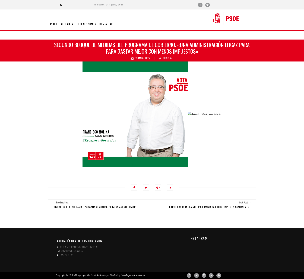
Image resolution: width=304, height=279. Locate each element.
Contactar (106, 24)
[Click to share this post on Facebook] (134, 187)
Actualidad (67, 24)
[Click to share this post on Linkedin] (170, 187)
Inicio (53, 24)
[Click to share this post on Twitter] (146, 187)
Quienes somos (87, 24)
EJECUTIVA (168, 58)
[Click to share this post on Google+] (158, 187)
